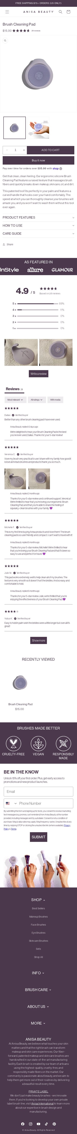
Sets (38, 948)
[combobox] (11, 803)
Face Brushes (38, 924)
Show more (38, 640)
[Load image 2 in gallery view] (38, 128)
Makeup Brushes (38, 916)
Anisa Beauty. (31, 1130)
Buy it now (38, 160)
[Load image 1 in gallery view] (15, 128)
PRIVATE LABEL (38, 1091)
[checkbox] (55, 400)
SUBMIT (38, 837)
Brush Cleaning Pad (20, 704)
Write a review (39, 373)
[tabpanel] (38, 522)
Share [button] (10, 244)
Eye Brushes (38, 932)
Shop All (38, 957)
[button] (7, 12)
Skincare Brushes (38, 940)
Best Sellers (38, 908)
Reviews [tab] (14, 389)
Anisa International (42, 1103)
